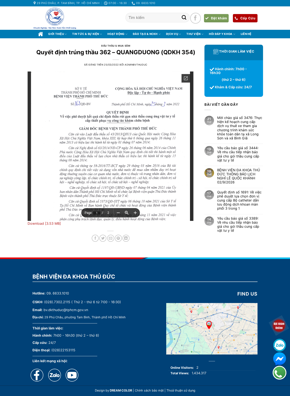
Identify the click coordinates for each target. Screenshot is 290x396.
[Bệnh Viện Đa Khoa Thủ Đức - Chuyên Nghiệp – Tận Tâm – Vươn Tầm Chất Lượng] (55, 18)
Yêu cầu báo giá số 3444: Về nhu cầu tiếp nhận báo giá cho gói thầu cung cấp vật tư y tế (238, 154)
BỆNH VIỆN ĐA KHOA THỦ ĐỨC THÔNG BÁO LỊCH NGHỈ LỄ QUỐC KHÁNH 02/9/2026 (238, 176)
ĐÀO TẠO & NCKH (145, 34)
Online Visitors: (182, 367)
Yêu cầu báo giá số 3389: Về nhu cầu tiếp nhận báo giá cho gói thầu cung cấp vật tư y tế (238, 224)
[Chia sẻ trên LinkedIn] (126, 238)
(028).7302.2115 (57, 302)
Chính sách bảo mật (149, 390)
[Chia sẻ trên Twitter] (102, 238)
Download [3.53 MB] (44, 223)
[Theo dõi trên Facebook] (195, 18)
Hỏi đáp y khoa (220, 34)
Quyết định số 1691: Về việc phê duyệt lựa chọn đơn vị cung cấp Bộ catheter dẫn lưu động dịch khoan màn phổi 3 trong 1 (239, 200)
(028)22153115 (63, 350)
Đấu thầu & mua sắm (115, 45)
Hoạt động (115, 34)
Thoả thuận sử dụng (180, 390)
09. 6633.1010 (57, 293)
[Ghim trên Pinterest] (118, 238)
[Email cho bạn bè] (110, 238)
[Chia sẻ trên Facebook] (95, 238)
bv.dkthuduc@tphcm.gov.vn (66, 310)
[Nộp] (184, 17)
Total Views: (180, 373)
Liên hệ (246, 34)
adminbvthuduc (136, 64)
